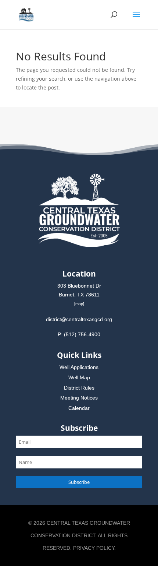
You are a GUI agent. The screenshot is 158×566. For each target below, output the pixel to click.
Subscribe (79, 482)
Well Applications (79, 367)
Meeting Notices (79, 398)
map (79, 304)
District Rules (79, 388)
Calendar (79, 408)
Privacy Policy (93, 548)
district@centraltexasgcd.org (79, 319)
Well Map (79, 377)
